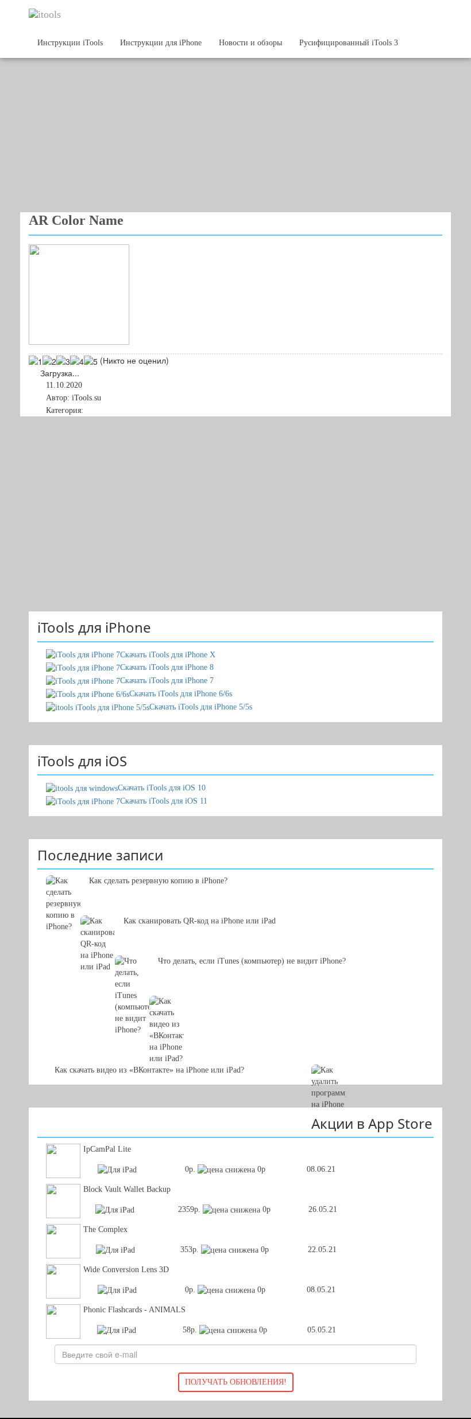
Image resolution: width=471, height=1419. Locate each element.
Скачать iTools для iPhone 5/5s (200, 707)
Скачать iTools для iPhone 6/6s (180, 693)
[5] (91, 361)
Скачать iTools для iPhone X (167, 654)
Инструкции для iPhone (161, 42)
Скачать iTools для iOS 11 (163, 801)
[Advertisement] (227, 120)
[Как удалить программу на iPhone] (235, 1053)
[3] (63, 361)
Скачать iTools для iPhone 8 (167, 667)
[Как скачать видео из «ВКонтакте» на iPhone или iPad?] (235, 1013)
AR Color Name (76, 220)
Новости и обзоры (250, 42)
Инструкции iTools (70, 42)
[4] (77, 361)
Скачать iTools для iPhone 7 (167, 680)
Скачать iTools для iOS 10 (162, 787)
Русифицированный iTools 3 (348, 42)
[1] (36, 361)
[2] (49, 361)
